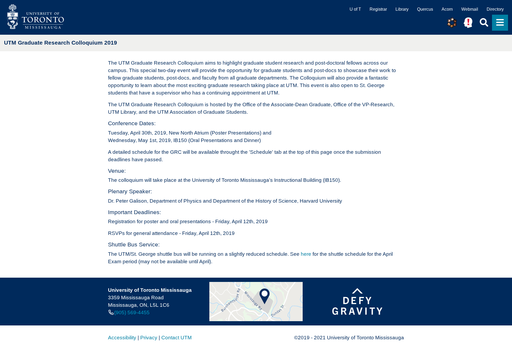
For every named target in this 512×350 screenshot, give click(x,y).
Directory (495, 9)
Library (402, 9)
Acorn (447, 9)
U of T (355, 9)
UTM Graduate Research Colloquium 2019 (60, 43)
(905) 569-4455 (132, 312)
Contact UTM (176, 337)
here (306, 254)
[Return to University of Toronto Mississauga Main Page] (34, 16)
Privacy (148, 337)
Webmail (469, 9)
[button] (452, 23)
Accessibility (122, 337)
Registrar (378, 9)
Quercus (425, 9)
